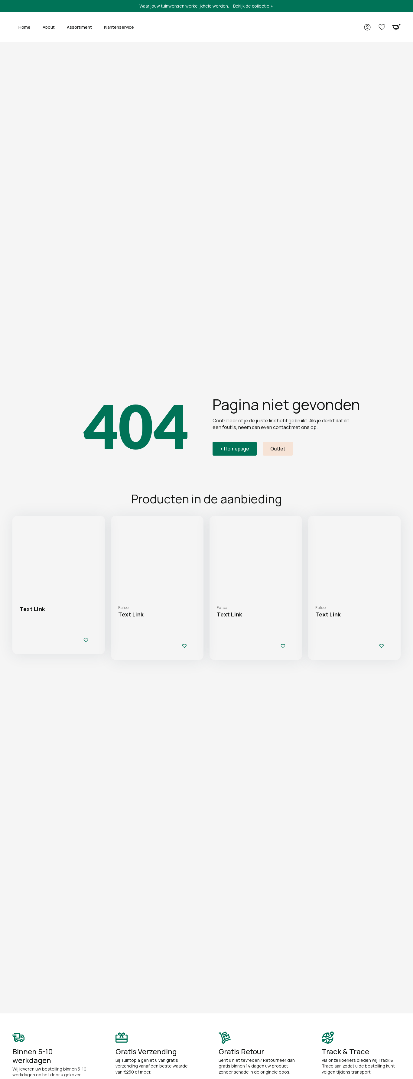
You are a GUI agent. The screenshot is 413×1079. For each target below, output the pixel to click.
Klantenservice (119, 27)
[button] (86, 640)
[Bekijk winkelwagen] (396, 27)
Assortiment (79, 27)
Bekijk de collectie (251, 6)
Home (24, 27)
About (49, 27)
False (123, 607)
